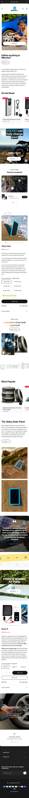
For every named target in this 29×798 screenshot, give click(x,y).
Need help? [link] (25, 305)
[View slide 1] (13, 202)
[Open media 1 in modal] (24, 218)
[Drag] (14, 344)
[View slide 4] (17, 742)
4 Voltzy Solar (6, 286)
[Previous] (2, 1)
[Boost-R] (4, 197)
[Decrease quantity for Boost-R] (3, 673)
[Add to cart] (20, 115)
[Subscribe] (24, 773)
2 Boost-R (14, 666)
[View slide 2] (14, 202)
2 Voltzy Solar (17, 281)
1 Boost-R (5, 666)
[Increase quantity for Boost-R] (9, 673)
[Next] (27, 1)
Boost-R (11, 196)
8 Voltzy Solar (6, 290)
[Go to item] (5, 243)
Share (5, 305)
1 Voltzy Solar (6, 281)
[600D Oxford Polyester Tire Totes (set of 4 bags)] (12, 395)
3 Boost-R (23, 666)
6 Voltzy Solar (17, 286)
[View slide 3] (16, 202)
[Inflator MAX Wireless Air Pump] (12, 107)
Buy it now (14, 677)
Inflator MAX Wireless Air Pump (11, 119)
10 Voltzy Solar (17, 290)
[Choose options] (20, 403)
